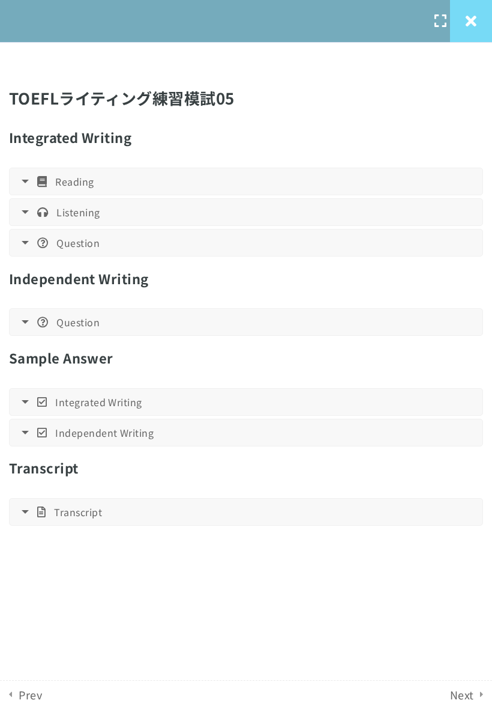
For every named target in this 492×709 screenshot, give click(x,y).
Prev (30, 694)
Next (462, 694)
